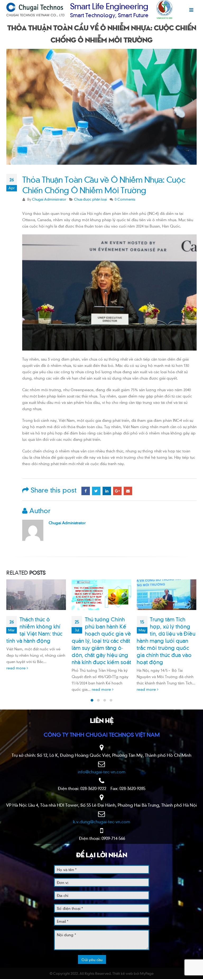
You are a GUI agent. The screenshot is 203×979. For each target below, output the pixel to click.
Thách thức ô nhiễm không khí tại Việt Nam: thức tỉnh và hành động (34, 629)
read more (16, 667)
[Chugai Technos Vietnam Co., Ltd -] (35, 9)
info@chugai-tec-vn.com (102, 771)
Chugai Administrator (49, 199)
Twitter (96, 491)
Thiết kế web (122, 973)
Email (128, 491)
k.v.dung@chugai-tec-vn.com (101, 821)
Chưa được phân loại (90, 199)
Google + (117, 491)
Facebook (85, 491)
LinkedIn (107, 491)
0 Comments (125, 199)
